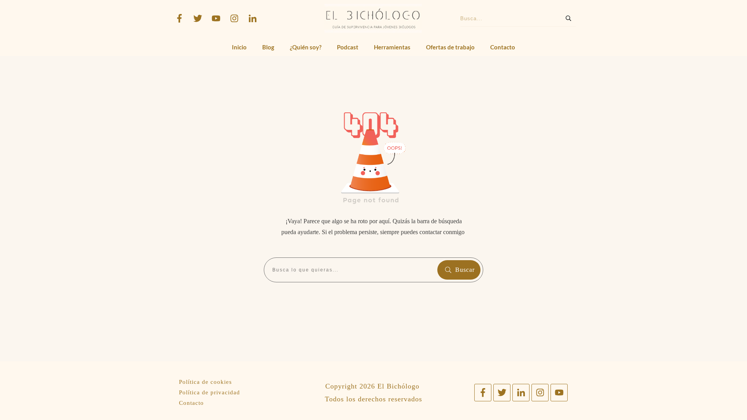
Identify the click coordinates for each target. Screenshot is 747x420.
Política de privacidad (209, 392)
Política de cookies (205, 382)
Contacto (191, 403)
